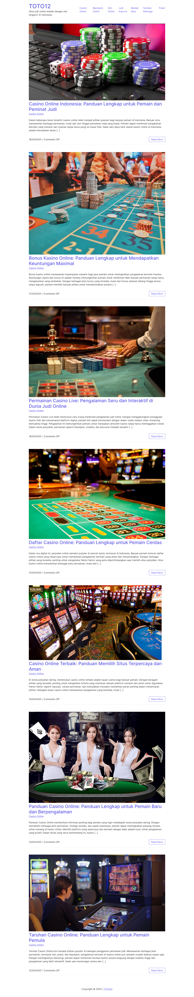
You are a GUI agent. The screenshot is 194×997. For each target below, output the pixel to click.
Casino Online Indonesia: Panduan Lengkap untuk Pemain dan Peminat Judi (95, 106)
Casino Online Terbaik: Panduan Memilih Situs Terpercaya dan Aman (95, 666)
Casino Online (36, 113)
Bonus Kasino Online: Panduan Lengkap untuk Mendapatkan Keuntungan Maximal (94, 260)
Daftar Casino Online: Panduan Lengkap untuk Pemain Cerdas (95, 542)
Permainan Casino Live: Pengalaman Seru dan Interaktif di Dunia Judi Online (91, 403)
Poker (162, 8)
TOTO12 (40, 6)
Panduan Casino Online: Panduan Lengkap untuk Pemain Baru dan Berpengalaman (95, 809)
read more (157, 139)
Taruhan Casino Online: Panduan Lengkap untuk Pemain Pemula (89, 937)
